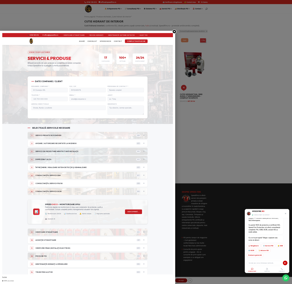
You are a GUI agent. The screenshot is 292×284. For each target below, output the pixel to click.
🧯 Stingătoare (253, 246)
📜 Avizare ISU (263, 250)
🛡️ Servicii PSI (268, 246)
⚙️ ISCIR (251, 250)
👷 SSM (280, 246)
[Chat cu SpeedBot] (285, 277)
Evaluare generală (255, 255)
